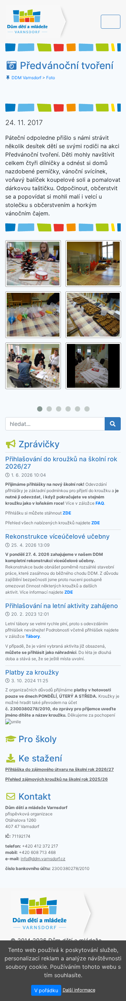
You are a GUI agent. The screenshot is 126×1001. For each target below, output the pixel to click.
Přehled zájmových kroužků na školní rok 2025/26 (56, 779)
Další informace (79, 990)
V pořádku (46, 990)
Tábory (33, 636)
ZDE (67, 513)
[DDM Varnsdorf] (37, 21)
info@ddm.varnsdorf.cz (43, 858)
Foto (50, 77)
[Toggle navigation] (110, 22)
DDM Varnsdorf (26, 77)
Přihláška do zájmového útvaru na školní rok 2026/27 (59, 769)
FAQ (100, 503)
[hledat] (113, 423)
